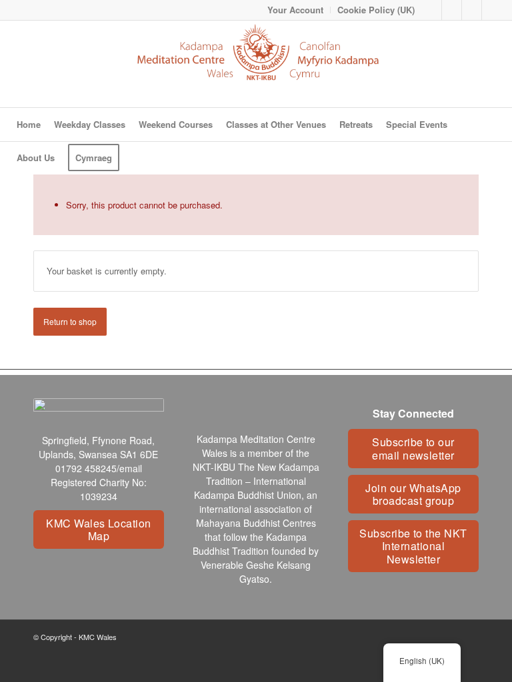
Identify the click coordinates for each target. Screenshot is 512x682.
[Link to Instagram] (451, 10)
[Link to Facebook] (431, 10)
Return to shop (70, 321)
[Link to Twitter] (471, 10)
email (130, 468)
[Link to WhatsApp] (492, 10)
